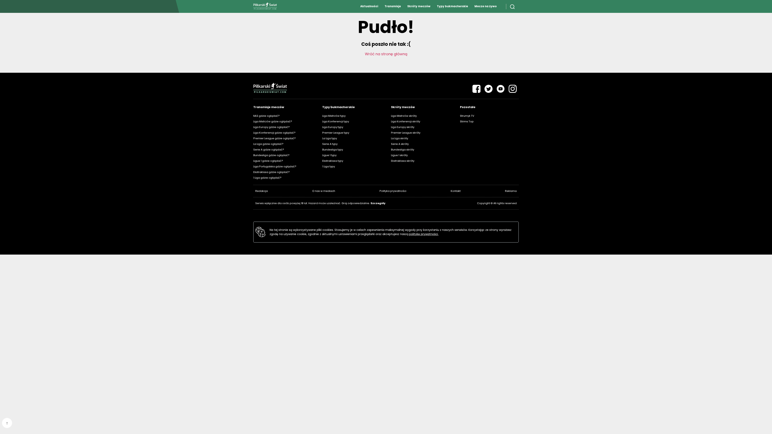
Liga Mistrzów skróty (404, 116)
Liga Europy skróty (402, 127)
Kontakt (456, 191)
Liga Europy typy (332, 127)
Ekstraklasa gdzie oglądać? (271, 172)
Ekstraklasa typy (332, 161)
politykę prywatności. (423, 234)
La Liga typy (329, 138)
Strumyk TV (467, 116)
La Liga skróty (399, 138)
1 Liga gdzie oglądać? (267, 178)
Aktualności (369, 6)
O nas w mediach (323, 191)
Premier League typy (335, 133)
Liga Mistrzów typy (334, 116)
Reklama (511, 191)
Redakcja (261, 191)
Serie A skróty (400, 144)
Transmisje (393, 6)
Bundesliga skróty (402, 149)
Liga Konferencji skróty (405, 121)
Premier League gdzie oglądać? (274, 138)
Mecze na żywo (485, 6)
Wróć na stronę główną (386, 53)
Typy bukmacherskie (452, 6)
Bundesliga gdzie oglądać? (271, 155)
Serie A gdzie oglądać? (268, 149)
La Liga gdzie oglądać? (268, 144)
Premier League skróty (405, 133)
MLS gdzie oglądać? (266, 116)
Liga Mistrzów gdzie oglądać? (272, 121)
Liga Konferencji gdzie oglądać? (274, 133)
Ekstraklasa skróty (402, 161)
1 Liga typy (328, 166)
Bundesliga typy (332, 149)
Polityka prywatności (393, 191)
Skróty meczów (418, 6)
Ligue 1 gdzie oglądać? (268, 161)
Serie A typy (330, 144)
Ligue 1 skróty (399, 155)
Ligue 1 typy (329, 155)
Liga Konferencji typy (335, 121)
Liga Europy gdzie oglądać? (271, 127)
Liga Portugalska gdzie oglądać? (274, 166)
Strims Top (467, 121)
